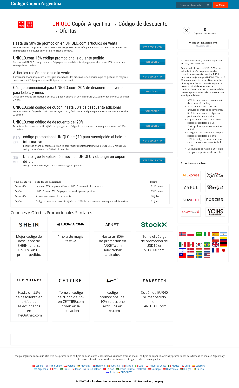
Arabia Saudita (127, 368)
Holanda (100, 365)
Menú (221, 4)
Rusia (112, 372)
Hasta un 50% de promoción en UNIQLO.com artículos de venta (65, 43)
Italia (140, 365)
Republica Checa (157, 365)
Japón (77, 368)
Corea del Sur (93, 368)
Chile (187, 365)
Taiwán (110, 368)
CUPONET (126, 372)
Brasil (66, 368)
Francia (129, 365)
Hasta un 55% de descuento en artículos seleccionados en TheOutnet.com (29, 303)
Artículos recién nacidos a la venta (41, 72)
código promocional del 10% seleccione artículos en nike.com (113, 301)
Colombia (200, 365)
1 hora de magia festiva (71, 238)
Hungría (187, 368)
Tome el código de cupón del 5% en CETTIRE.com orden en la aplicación (71, 301)
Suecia (200, 368)
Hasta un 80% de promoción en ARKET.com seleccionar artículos (112, 245)
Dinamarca (172, 368)
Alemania (85, 365)
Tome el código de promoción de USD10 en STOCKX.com (154, 243)
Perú (55, 368)
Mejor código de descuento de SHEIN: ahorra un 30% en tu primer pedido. (29, 245)
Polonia (71, 365)
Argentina (42, 368)
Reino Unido (55, 365)
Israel (142, 368)
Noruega (156, 368)
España (39, 365)
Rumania (115, 365)
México (175, 365)
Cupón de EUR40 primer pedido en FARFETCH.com (154, 299)
